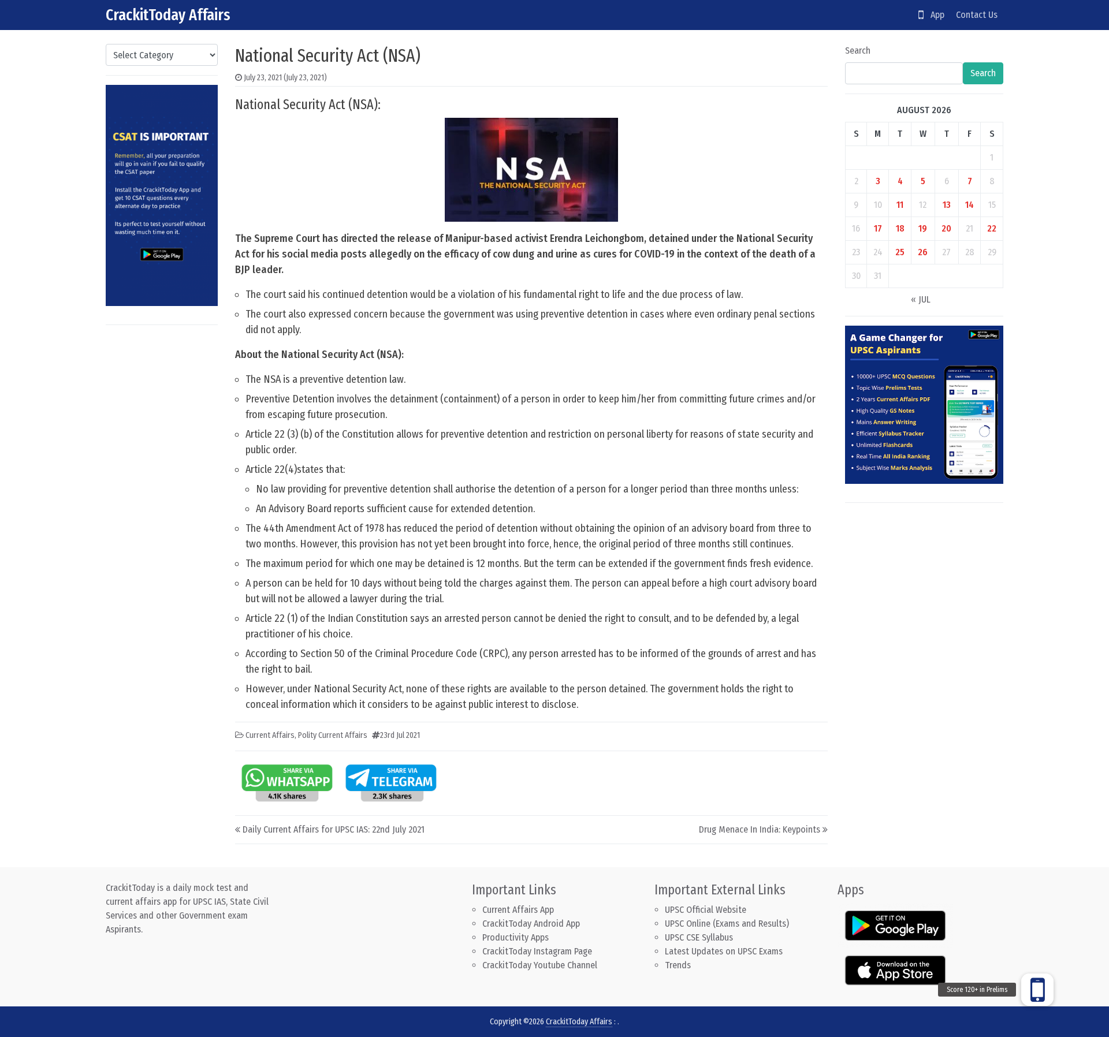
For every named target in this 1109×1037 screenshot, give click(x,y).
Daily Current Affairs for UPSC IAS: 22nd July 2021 (334, 829)
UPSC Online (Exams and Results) (727, 923)
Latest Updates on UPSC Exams (724, 951)
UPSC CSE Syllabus (700, 937)
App (934, 14)
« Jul (921, 299)
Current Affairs (270, 735)
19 (922, 228)
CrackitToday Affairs (168, 14)
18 (900, 228)
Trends (678, 965)
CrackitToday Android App (531, 923)
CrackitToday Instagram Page (537, 951)
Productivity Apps (515, 937)
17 (878, 228)
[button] (1037, 989)
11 (899, 204)
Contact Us (977, 14)
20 (946, 228)
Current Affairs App (518, 909)
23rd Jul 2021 (400, 735)
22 (991, 228)
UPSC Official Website (705, 909)
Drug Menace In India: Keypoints (759, 829)
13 (947, 204)
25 (900, 252)
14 (969, 204)
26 (923, 252)
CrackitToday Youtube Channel (539, 965)
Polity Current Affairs (332, 735)
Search (857, 50)
